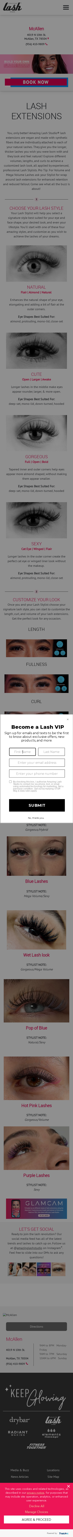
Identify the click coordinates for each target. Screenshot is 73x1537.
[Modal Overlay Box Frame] (36, 768)
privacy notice (35, 1492)
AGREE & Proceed (36, 1519)
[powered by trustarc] (63, 1533)
